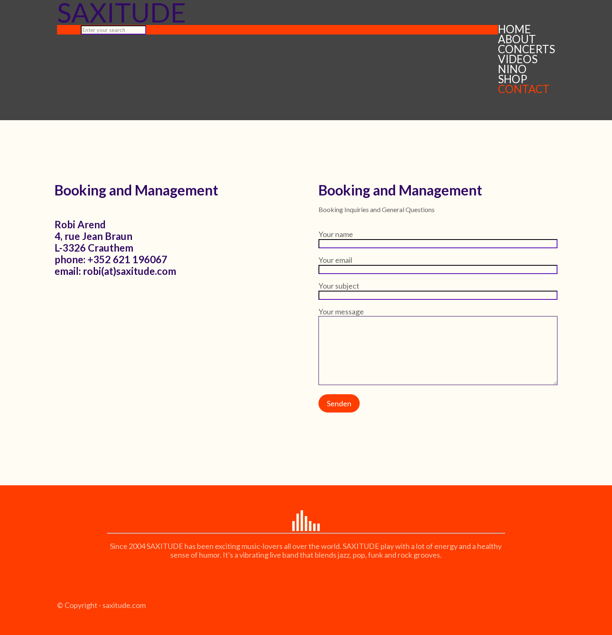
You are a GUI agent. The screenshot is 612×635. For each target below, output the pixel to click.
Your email (335, 259)
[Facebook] (62, 613)
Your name (335, 234)
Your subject (338, 285)
